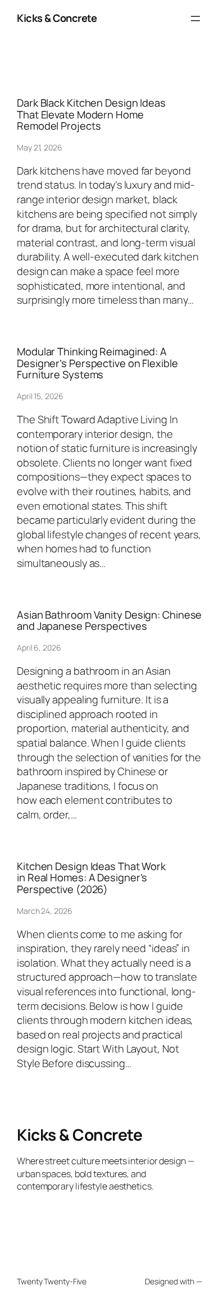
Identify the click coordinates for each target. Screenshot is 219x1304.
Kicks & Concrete (57, 18)
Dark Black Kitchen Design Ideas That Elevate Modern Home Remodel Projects (91, 114)
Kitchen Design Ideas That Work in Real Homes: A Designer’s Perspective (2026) (91, 878)
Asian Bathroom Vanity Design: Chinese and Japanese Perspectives (109, 620)
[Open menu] (195, 18)
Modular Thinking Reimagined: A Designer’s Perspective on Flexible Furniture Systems (97, 363)
